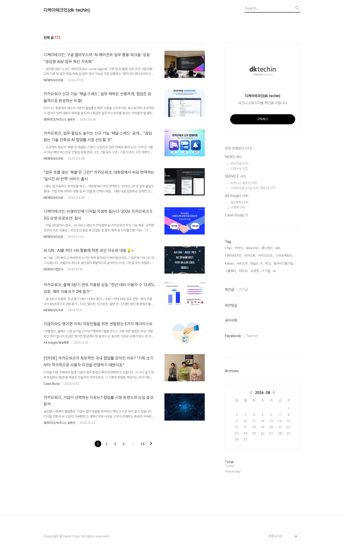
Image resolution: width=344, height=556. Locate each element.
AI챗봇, (255, 271)
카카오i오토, (265, 255)
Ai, (275, 271)
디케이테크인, (233, 255)
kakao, (230, 263)
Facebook (233, 336)
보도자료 (239, 163)
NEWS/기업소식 (53, 269)
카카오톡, (250, 255)
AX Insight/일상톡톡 (56, 342)
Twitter (252, 336)
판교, (268, 263)
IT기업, (266, 271)
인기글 (243, 289)
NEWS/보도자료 (53, 80)
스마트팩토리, (284, 255)
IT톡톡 (237, 207)
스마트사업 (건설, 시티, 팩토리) (253, 188)
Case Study (52, 384)
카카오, (239, 248)
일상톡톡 (239, 202)
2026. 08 (262, 392)
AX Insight (236, 196)
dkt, (278, 248)
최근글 (229, 289)
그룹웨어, (231, 271)
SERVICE (235, 176)
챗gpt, (254, 263)
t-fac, (229, 248)
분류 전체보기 (238, 148)
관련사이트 (275, 536)
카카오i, (244, 271)
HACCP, (242, 263)
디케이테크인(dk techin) (67, 10)
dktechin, (252, 248)
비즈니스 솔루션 (243, 183)
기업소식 (239, 168)
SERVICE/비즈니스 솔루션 (59, 119)
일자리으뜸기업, (283, 263)
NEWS (233, 157)
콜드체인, (267, 248)
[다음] (151, 444)
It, (262, 263)
